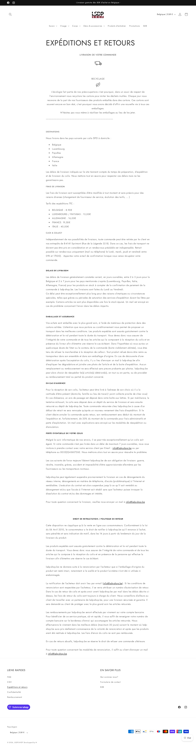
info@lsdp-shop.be (121, 448)
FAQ (9, 676)
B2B (102, 687)
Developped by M (30, 742)
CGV (9, 681)
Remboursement (14, 697)
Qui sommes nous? (109, 676)
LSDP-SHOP (18, 742)
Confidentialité (14, 692)
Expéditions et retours (17, 687)
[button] (10, 14)
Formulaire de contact (110, 681)
